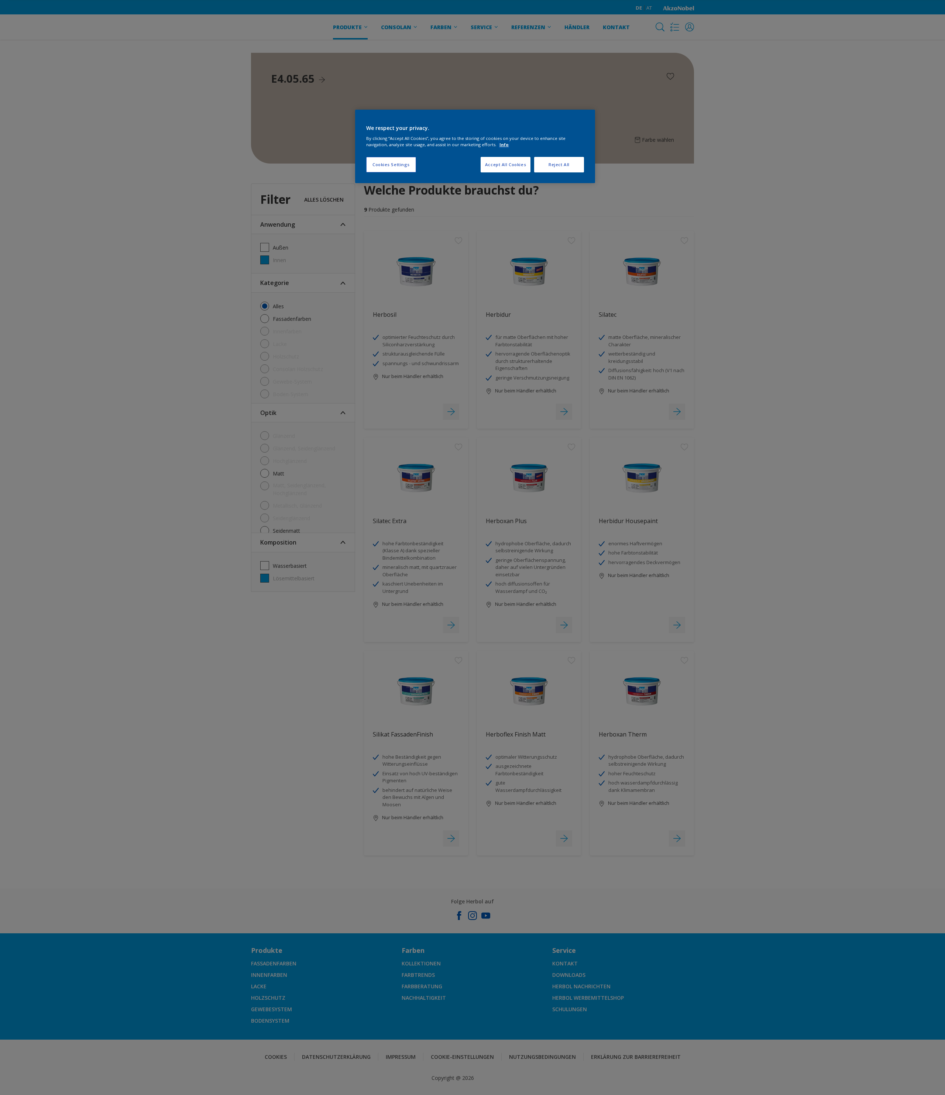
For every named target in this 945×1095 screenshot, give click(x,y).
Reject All (559, 164)
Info (504, 144)
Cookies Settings (391, 164)
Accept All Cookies (505, 164)
